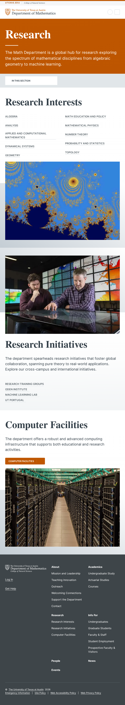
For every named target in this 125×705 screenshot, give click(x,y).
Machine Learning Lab (21, 394)
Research (57, 615)
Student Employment (101, 641)
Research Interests (62, 621)
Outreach (57, 586)
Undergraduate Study (101, 573)
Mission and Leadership (65, 573)
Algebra (11, 116)
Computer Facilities (21, 461)
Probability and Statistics (84, 143)
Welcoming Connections (66, 593)
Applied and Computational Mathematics (25, 135)
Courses (93, 586)
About (55, 567)
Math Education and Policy (85, 116)
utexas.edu (12, 2)
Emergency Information (17, 692)
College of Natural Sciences (34, 2)
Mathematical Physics (82, 125)
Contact (56, 606)
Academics (95, 567)
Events (55, 670)
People (55, 660)
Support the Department (66, 599)
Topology (72, 152)
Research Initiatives (63, 628)
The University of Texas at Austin (26, 689)
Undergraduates (98, 621)
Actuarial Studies (98, 580)
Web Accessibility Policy (63, 692)
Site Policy (40, 692)
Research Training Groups (24, 384)
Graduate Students (99, 628)
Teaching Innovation (63, 580)
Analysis (11, 125)
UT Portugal (14, 400)
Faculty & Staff (97, 634)
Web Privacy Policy (91, 692)
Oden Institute (16, 389)
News (92, 660)
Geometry (12, 155)
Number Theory (76, 134)
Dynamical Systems (19, 146)
